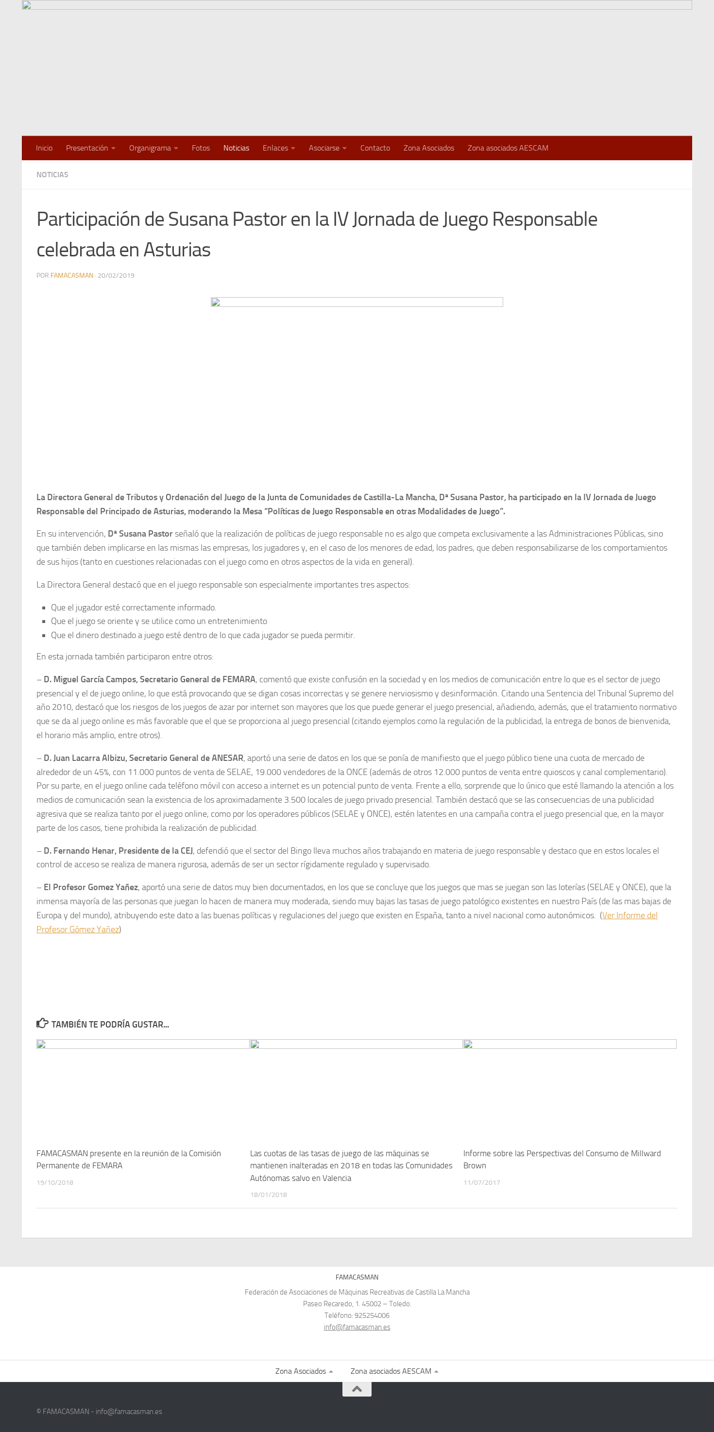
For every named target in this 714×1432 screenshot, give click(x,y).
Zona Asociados (429, 147)
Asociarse (324, 147)
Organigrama (150, 147)
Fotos (201, 147)
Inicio (44, 147)
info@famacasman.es (357, 1327)
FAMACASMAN (72, 275)
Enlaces (275, 147)
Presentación (87, 147)
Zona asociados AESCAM (508, 147)
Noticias (236, 147)
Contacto (375, 147)
